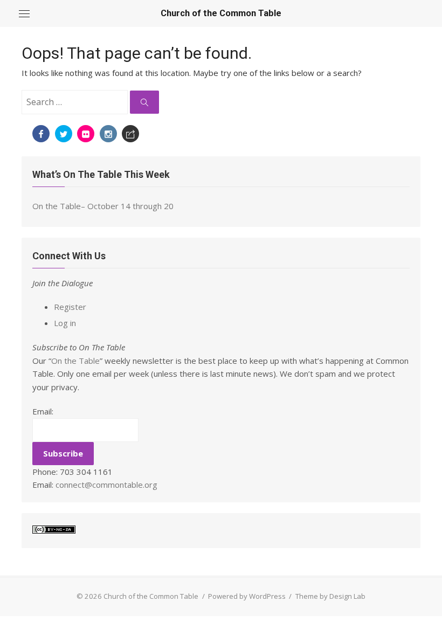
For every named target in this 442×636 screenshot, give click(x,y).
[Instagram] (108, 133)
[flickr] (85, 133)
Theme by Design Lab (330, 596)
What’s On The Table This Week (101, 174)
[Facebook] (41, 133)
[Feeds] (130, 133)
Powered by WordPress (247, 596)
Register (70, 306)
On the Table (75, 360)
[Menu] (24, 13)
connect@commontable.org (106, 484)
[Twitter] (63, 133)
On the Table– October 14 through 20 (103, 206)
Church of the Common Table (221, 13)
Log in (65, 322)
